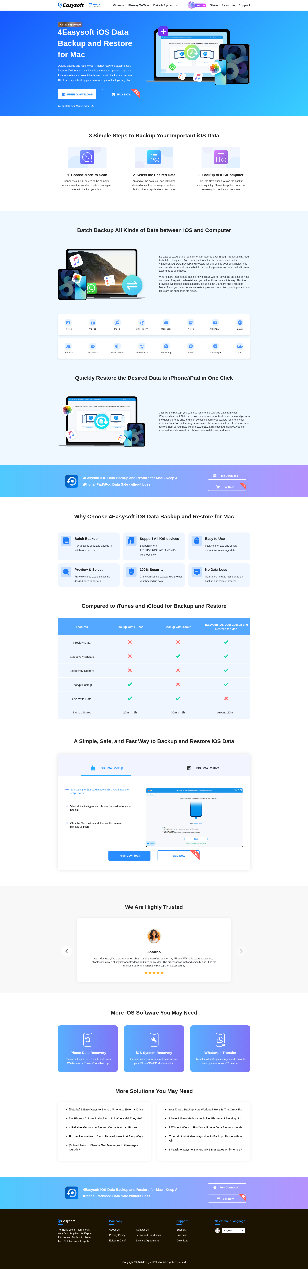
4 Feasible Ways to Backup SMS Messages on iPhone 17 (205, 1149)
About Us (114, 1229)
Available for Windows (73, 106)
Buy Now (228, 487)
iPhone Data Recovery (87, 1053)
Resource (228, 5)
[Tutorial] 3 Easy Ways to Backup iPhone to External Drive (106, 1109)
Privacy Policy (117, 1235)
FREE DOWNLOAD (79, 94)
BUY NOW (123, 94)
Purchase (181, 1235)
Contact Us (142, 1229)
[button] (241, 951)
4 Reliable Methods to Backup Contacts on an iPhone (103, 1127)
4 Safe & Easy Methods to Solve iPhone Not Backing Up (204, 1118)
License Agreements (147, 1240)
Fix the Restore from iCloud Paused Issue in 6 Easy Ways (106, 1136)
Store (214, 5)
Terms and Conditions (148, 1235)
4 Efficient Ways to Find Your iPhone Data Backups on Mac (206, 1127)
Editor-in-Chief (117, 1240)
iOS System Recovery (154, 1053)
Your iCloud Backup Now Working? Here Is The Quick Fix (205, 1109)
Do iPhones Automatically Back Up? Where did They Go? (105, 1118)
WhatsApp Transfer (220, 1053)
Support (244, 5)
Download (182, 1240)
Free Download (229, 476)
